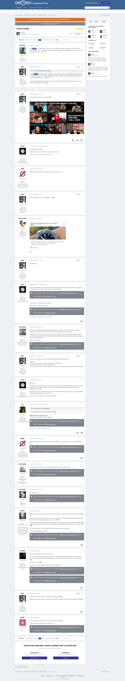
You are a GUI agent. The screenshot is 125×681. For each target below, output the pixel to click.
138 (23, 181)
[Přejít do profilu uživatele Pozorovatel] (22, 223)
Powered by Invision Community (62, 678)
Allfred (22, 511)
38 (34, 39)
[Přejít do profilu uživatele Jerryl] (22, 151)
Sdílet (71, 33)
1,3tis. (23, 339)
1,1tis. (23, 563)
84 (23, 523)
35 (26, 39)
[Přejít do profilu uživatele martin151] (22, 494)
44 (50, 39)
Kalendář (27, 11)
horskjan (22, 550)
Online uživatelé (46, 11)
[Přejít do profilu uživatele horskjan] (22, 556)
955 (23, 502)
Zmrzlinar (22, 45)
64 (23, 476)
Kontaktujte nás (71, 675)
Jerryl (22, 146)
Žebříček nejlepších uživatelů (59, 11)
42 (45, 39)
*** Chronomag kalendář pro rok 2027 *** (50, 23)
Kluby (16, 11)
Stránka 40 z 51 (66, 39)
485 (23, 58)
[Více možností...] (82, 45)
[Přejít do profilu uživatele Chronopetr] (22, 332)
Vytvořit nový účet (34, 658)
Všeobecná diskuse (34, 34)
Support (47, 7)
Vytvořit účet (105, 2)
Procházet (18, 7)
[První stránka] (17, 40)
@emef (34, 48)
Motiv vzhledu (49, 675)
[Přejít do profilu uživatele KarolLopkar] (22, 469)
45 (53, 39)
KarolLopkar (22, 464)
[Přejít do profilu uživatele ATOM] (22, 622)
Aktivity (25, 7)
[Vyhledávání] (108, 8)
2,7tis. (23, 158)
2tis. (23, 231)
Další (56, 39)
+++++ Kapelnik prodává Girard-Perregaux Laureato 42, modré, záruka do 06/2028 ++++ (50, 19)
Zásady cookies (80, 675)
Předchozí (21, 39)
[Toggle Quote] (31, 70)
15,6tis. (23, 417)
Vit (22, 404)
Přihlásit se (66, 658)
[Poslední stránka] (60, 40)
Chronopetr (22, 327)
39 (37, 39)
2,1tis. (23, 79)
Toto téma (102, 7)
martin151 (22, 489)
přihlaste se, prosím (51, 296)
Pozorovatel (22, 218)
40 (39, 39)
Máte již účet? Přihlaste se (92, 3)
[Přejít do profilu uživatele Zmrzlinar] (22, 50)
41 (42, 39)
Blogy (33, 11)
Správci (38, 11)
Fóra (21, 11)
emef (23, 32)
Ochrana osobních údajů (61, 675)
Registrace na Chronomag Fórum (67, 293)
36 (28, 39)
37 (31, 39)
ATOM (22, 617)
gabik (22, 168)
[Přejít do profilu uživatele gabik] (22, 174)
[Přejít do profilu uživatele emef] (18, 33)
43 (47, 39)
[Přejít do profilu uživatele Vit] (22, 409)
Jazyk (42, 675)
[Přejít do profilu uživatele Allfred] (22, 516)
